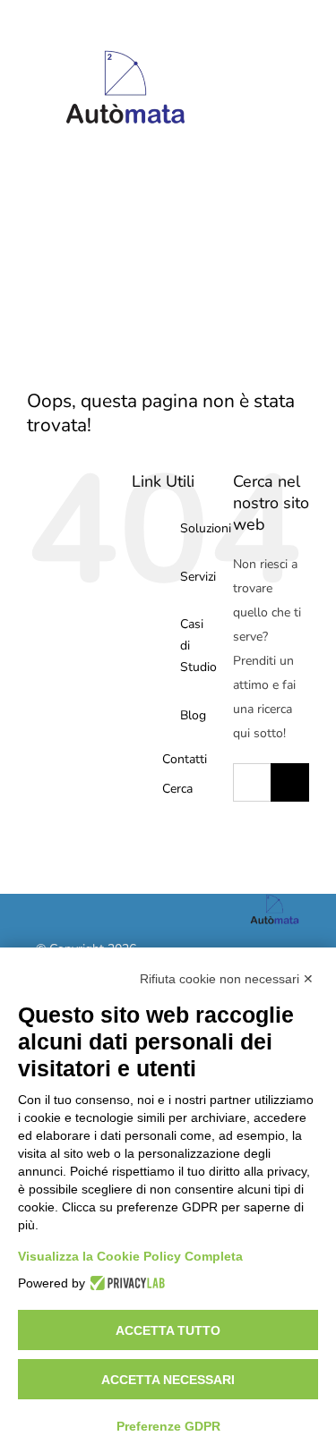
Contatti (184, 759)
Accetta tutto (168, 1330)
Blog (193, 715)
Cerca (177, 788)
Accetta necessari (168, 1379)
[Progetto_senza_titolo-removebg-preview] (125, 30)
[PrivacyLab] (125, 1283)
